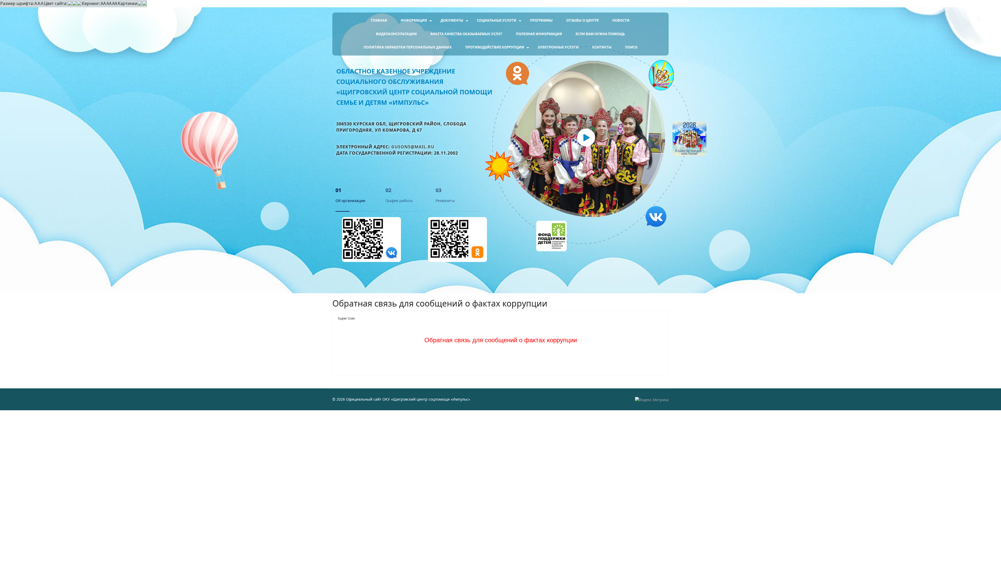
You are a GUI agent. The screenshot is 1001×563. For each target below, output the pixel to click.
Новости (621, 20)
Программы (541, 20)
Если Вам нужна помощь (600, 34)
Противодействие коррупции (494, 47)
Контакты (602, 47)
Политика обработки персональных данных (408, 47)
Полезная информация (539, 34)
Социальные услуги (496, 20)
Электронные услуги (558, 47)
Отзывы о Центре (582, 20)
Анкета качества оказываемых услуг (466, 34)
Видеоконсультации (396, 34)
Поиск (631, 47)
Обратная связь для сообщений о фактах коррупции (500, 340)
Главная (379, 20)
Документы (452, 20)
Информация (414, 20)
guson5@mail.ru (412, 147)
